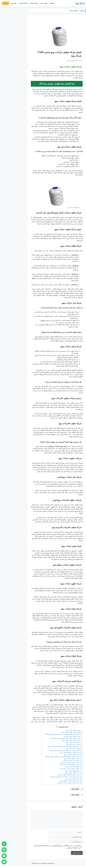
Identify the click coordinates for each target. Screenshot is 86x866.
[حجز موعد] (4, 855)
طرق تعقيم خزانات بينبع (74, 766)
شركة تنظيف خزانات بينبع (74, 730)
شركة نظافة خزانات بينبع (74, 742)
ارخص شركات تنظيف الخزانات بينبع (71, 752)
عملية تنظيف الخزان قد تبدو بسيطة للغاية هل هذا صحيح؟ (64, 746)
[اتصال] (4, 849)
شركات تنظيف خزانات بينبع (73, 758)
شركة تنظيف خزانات (71, 463)
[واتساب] (4, 843)
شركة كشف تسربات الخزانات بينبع (71, 781)
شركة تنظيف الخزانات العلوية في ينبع (70, 774)
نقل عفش (13, 3)
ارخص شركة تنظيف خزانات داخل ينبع (70, 783)
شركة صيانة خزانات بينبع (74, 772)
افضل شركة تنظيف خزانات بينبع (72, 732)
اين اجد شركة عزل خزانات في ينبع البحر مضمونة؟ (66, 776)
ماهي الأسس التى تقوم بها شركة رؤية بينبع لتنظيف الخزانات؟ (63, 734)
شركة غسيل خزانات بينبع (74, 748)
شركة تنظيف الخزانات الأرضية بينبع (71, 764)
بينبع (63, 707)
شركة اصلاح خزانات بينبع (73, 779)
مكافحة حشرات (23, 3)
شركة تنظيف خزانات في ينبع (73, 736)
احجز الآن (5, 3)
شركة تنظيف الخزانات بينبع (73, 754)
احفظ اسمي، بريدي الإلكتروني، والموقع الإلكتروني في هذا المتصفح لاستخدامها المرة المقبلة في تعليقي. (57, 847)
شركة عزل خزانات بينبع (74, 744)
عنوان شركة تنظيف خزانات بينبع (72, 740)
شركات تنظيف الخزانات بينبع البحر (71, 762)
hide (57, 727)
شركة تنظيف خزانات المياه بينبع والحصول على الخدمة (66, 738)
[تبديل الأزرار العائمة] (4, 861)
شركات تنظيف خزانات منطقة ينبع (71, 768)
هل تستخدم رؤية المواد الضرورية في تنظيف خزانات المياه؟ (63, 756)
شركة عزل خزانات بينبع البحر (72, 760)
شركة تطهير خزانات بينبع (74, 770)
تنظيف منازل (43, 3)
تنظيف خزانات (34, 3)
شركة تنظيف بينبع (69, 219)
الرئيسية (51, 3)
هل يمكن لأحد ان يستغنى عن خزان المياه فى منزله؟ (66, 750)
